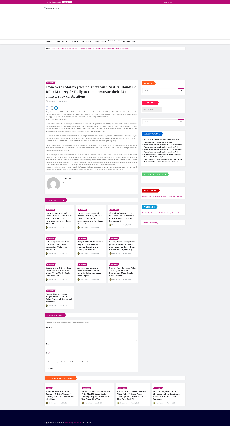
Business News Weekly (150, 223)
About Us (118, 41)
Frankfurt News (78, 423)
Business (50, 42)
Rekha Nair (52, 101)
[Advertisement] (115, 63)
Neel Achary (52, 227)
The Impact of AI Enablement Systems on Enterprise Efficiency (162, 196)
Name (48, 344)
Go (181, 91)
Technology (63, 42)
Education (86, 42)
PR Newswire (100, 42)
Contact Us (111, 41)
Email (48, 353)
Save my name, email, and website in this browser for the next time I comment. (72, 362)
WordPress (68, 423)
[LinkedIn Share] (56, 108)
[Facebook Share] (47, 108)
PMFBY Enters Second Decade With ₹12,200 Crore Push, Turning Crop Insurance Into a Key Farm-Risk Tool (59, 218)
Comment (49, 327)
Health (75, 42)
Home (48, 48)
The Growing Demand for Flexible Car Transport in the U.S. (161, 213)
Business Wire (129, 42)
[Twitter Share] (51, 108)
